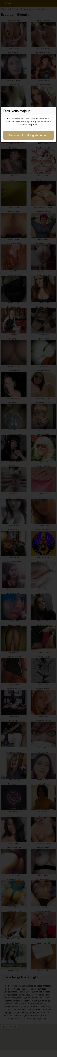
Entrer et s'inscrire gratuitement (28, 135)
